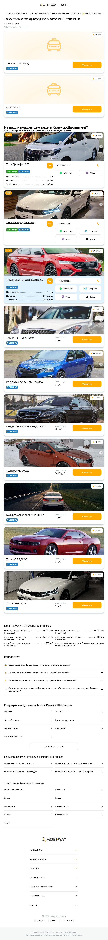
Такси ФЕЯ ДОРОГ (16, 559)
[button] (51, 158)
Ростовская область (40, 13)
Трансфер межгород (17, 470)
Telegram (93, 231)
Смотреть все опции (54, 746)
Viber (92, 173)
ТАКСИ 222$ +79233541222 (21, 338)
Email (92, 239)
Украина (68, 921)
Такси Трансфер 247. (17, 164)
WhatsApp (68, 173)
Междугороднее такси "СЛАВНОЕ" (25, 515)
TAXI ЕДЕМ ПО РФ (16, 603)
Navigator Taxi (13, 107)
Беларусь (40, 921)
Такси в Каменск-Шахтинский (65, 13)
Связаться (87, 65)
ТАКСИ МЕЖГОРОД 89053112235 (24, 279)
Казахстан (55, 921)
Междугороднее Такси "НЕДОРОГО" (26, 426)
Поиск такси (21, 13)
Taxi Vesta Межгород (17, 63)
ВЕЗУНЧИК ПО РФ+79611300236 (24, 382)
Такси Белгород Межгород (20, 222)
